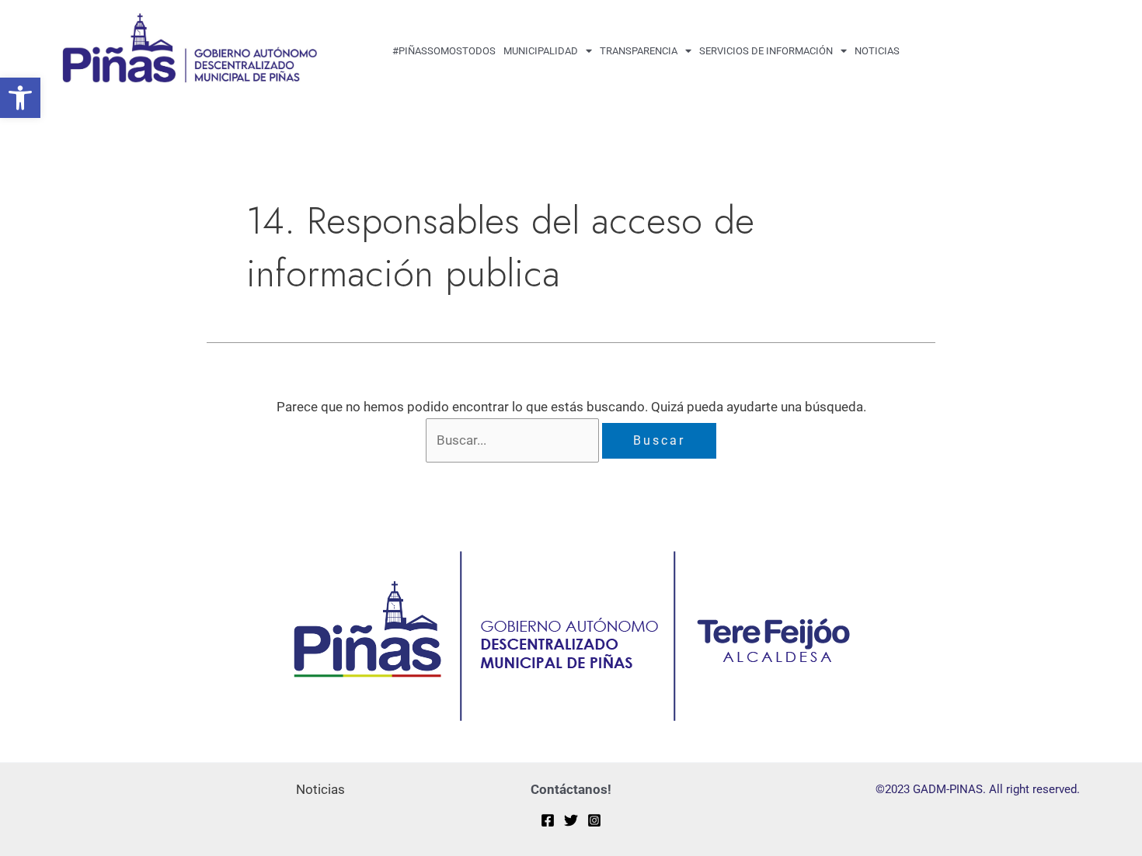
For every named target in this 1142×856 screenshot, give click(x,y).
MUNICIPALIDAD (540, 51)
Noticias (877, 51)
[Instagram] (594, 820)
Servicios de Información (766, 51)
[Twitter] (571, 820)
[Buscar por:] (514, 440)
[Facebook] (548, 820)
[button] (20, 98)
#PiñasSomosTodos (444, 51)
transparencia (638, 51)
